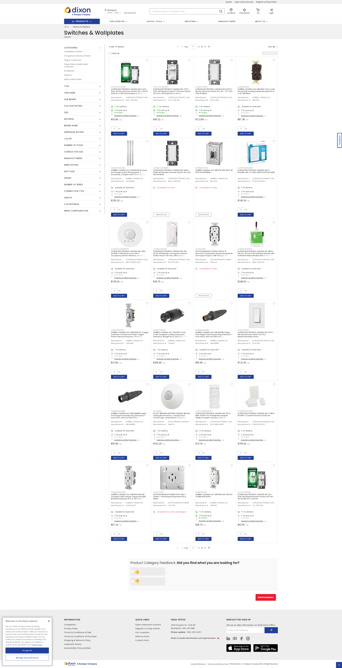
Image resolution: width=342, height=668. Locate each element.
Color (68, 138)
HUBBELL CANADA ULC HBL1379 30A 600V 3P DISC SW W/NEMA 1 (214, 171)
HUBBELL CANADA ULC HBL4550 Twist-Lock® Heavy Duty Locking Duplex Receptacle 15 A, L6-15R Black (256, 91)
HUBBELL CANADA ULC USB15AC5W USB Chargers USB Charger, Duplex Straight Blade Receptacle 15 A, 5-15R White (128, 496)
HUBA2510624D (118, 168)
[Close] (49, 621)
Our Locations (142, 632)
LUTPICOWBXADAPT (204, 411)
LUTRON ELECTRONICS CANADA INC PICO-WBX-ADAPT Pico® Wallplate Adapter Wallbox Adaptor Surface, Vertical (213, 415)
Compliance (70, 624)
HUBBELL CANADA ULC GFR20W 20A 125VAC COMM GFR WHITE (214, 495)
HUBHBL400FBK (202, 330)
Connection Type (74, 191)
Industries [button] (190, 21)
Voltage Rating (73, 105)
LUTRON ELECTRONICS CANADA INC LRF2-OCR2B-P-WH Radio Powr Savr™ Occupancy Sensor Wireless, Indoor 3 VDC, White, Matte (128, 254)
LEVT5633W (200, 249)
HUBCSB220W (117, 330)
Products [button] (82, 21)
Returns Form (142, 636)
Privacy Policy (71, 628)
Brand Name (71, 125)
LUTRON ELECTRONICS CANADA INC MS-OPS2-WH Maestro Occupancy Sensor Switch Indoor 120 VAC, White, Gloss (170, 253)
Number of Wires (73, 184)
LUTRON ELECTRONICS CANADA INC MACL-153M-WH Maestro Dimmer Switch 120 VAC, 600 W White (172, 172)
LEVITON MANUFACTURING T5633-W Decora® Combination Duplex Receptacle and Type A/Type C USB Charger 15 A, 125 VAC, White (214, 254)
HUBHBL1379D (201, 168)
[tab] (82, 47)
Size (66, 112)
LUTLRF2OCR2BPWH (120, 249)
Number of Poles (73, 145)
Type (66, 86)
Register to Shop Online (266, 2)
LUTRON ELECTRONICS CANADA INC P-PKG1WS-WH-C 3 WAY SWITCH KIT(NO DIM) (256, 171)
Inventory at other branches (125, 115)
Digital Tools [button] (154, 21)
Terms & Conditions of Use (218, 664)
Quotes (229, 2)
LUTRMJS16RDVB (245, 249)
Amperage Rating (74, 132)
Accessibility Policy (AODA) (77, 648)
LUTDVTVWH (243, 330)
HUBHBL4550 (243, 87)
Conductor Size (73, 151)
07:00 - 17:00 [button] (112, 13)
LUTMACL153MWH (161, 168)
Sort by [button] (271, 46)
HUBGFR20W (201, 492)
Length (68, 197)
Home (66, 27)
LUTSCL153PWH (244, 492)
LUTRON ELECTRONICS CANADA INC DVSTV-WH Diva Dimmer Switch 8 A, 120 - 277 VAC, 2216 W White (214, 91)
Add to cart (119, 133)
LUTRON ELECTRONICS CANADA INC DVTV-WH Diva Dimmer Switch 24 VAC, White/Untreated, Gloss (256, 334)
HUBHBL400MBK (118, 411)
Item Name (69, 92)
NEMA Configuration (76, 210)
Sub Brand (70, 99)
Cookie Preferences (198, 664)
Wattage (69, 171)
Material (69, 119)
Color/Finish (71, 204)
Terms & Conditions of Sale (78, 632)
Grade (67, 178)
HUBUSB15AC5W (118, 492)
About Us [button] (260, 21)
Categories (70, 47)
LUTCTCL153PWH (160, 87)
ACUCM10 (157, 411)
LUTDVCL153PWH (118, 87)
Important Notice (72, 644)
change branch (130, 13)
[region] (27, 641)
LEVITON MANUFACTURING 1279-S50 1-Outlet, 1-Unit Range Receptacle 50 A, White (169, 496)
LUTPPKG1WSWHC (245, 168)
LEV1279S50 (158, 492)
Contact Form (142, 640)
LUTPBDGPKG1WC (245, 411)
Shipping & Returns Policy (77, 640)
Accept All (27, 650)
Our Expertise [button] (117, 21)
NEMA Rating (71, 164)
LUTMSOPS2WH (160, 249)
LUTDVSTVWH (201, 87)
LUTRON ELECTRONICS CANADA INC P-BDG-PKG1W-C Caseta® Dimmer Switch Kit (256, 414)
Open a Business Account (148, 624)
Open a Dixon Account (244, 2)
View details (161, 214)
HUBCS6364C (159, 330)
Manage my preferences (27, 657)
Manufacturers (227, 21)
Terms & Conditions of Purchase (80, 636)
